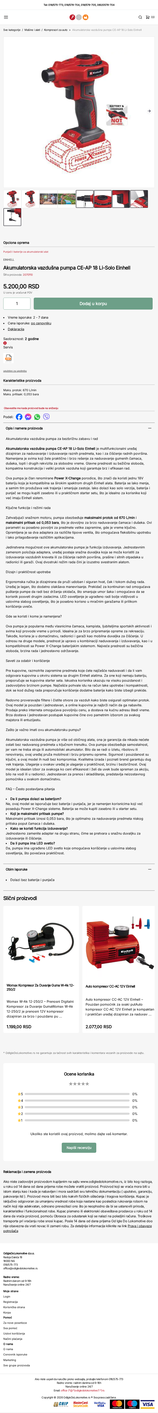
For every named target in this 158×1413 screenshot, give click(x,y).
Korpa (7, 1312)
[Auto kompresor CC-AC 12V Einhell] (120, 944)
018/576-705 (88, 4)
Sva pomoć (10, 1328)
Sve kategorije (11, 29)
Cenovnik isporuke (15, 1354)
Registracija (10, 1301)
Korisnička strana (14, 1307)
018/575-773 (55, 4)
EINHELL (8, 259)
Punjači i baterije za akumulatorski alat (25, 251)
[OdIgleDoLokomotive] (79, 17)
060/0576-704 (106, 4)
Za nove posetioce (15, 1322)
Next (149, 111)
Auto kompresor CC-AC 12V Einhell (110, 986)
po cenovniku (41, 323)
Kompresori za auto (55, 29)
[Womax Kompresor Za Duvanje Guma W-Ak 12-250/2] (41, 944)
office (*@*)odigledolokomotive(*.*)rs (82, 1390)
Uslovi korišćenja (14, 1333)
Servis (8, 347)
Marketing (9, 1360)
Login (6, 1296)
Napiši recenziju (79, 1148)
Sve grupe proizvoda (16, 1365)
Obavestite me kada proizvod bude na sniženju (31, 408)
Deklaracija (16, 329)
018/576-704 (72, 4)
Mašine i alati (32, 29)
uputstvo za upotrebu (15, 371)
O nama (8, 1349)
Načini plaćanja (12, 1338)
